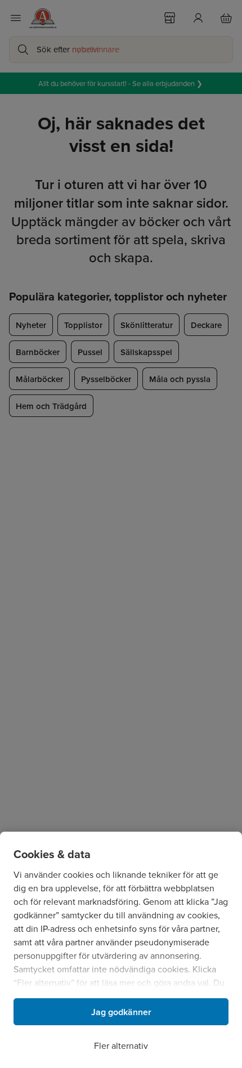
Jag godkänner (121, 1012)
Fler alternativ (121, 1045)
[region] (121, 950)
